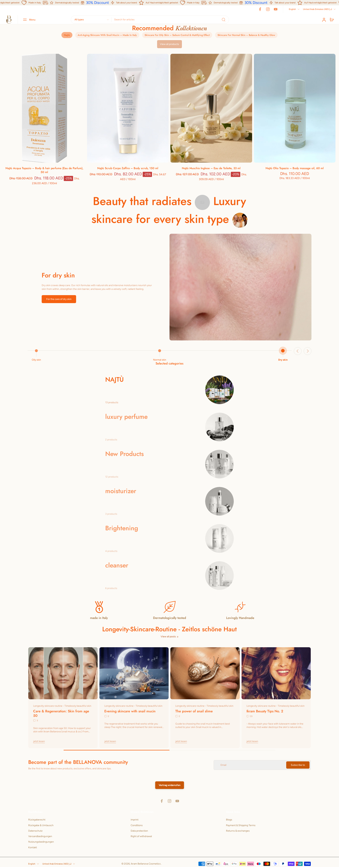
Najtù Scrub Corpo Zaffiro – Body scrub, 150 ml (127, 168)
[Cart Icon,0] (331, 19)
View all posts (168, 636)
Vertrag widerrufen (169, 785)
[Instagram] (268, 9)
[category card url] (219, 389)
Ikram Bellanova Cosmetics (146, 863)
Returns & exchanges (238, 830)
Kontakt (32, 847)
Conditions (137, 825)
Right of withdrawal (141, 836)
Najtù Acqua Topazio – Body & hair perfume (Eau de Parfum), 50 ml (44, 170)
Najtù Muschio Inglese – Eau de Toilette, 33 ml (211, 168)
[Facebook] (260, 9)
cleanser (116, 565)
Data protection (139, 830)
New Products (124, 454)
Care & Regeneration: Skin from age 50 (61, 713)
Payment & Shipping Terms (240, 825)
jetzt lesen (39, 741)
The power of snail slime (194, 711)
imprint (134, 819)
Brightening (121, 528)
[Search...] (223, 19)
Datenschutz (35, 830)
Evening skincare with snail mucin (130, 711)
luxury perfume (126, 417)
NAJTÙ (114, 379)
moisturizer (120, 491)
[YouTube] (275, 9)
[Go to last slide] (298, 351)
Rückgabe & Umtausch (40, 825)
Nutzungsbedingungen (41, 841)
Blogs (229, 819)
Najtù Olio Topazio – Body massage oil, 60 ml (295, 168)
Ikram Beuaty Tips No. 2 (264, 711)
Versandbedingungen (40, 836)
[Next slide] (307, 351)
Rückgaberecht (36, 819)
